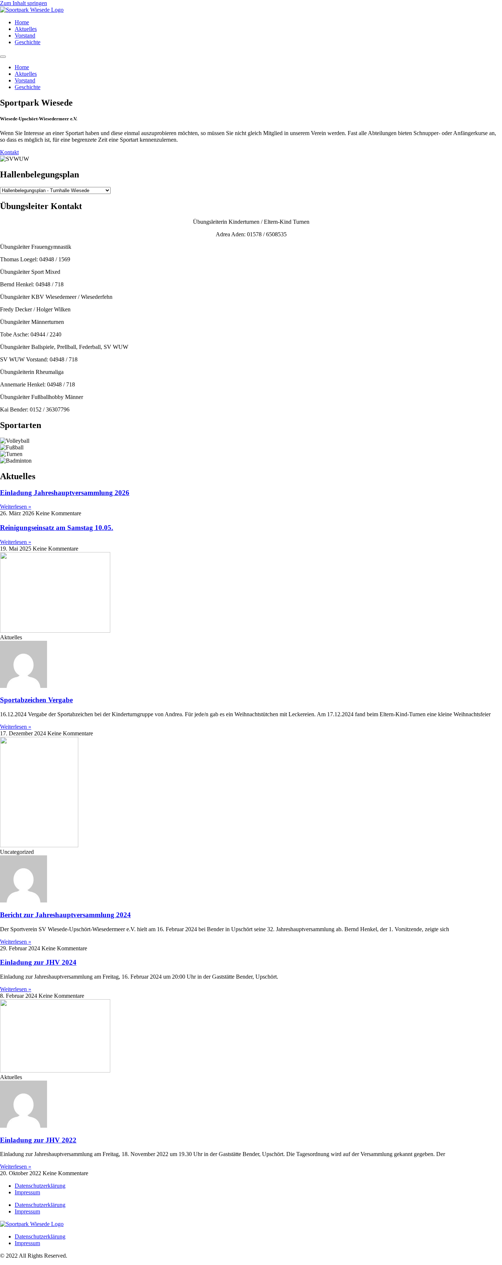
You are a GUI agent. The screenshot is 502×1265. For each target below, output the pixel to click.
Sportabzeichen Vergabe (36, 700)
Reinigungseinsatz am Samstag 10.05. (56, 527)
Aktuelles (26, 29)
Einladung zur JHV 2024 (38, 962)
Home (22, 22)
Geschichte (27, 42)
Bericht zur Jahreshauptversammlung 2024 (65, 915)
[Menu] (3, 57)
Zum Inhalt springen (23, 3)
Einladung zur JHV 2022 (38, 1140)
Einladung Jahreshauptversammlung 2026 (64, 493)
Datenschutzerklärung (40, 1186)
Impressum (27, 1192)
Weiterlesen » (15, 506)
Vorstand (25, 35)
